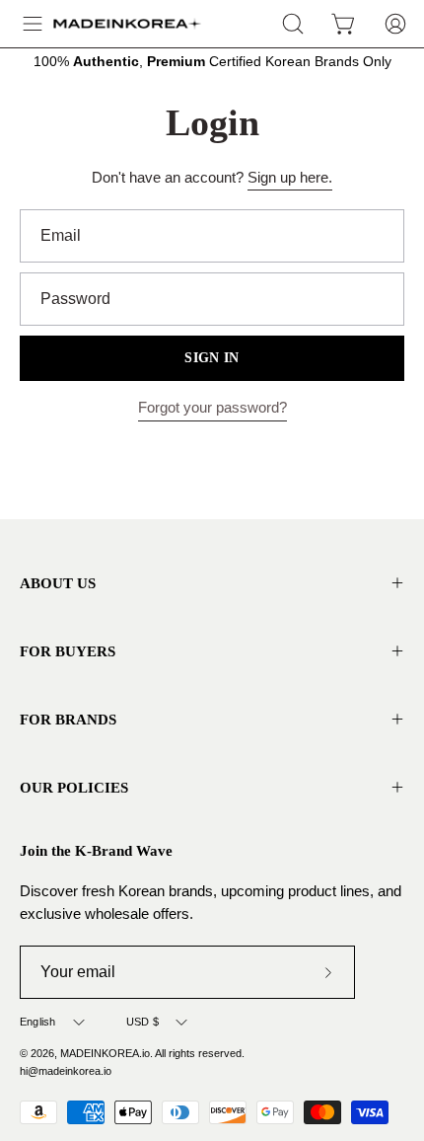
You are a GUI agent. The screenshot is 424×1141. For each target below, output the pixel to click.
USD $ (142, 1021)
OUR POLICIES (74, 787)
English (38, 1021)
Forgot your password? (212, 407)
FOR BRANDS (68, 719)
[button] (293, 23)
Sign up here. (289, 177)
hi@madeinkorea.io (65, 1071)
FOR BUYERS (67, 651)
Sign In (211, 357)
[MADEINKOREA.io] (127, 24)
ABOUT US (58, 582)
